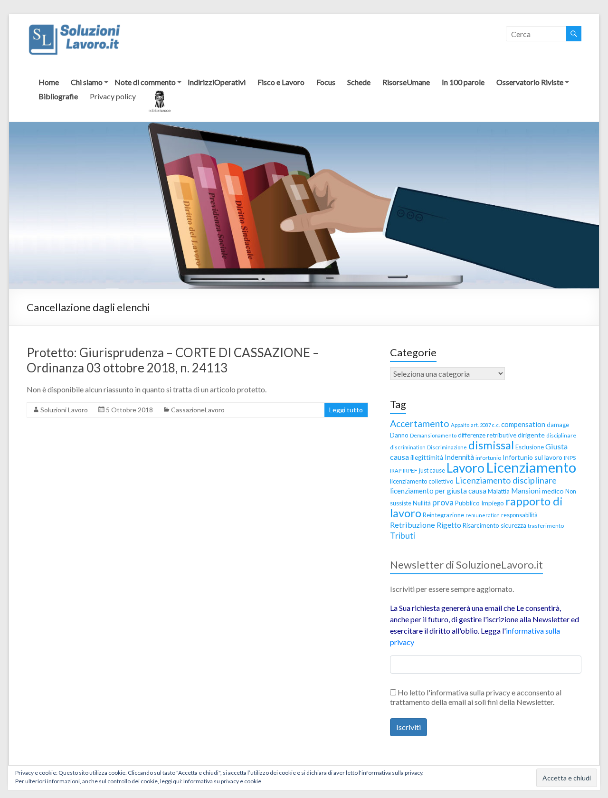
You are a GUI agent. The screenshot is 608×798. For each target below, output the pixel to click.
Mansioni (526, 490)
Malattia (499, 491)
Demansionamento (433, 435)
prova (443, 502)
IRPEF (410, 470)
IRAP (395, 470)
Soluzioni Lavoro (64, 410)
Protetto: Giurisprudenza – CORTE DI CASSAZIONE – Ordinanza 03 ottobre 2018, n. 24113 (173, 360)
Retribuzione (412, 524)
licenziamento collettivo (422, 481)
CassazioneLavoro (198, 410)
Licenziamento (531, 467)
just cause (432, 470)
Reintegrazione (443, 515)
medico (553, 491)
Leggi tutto (346, 410)
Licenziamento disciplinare (506, 480)
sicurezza (513, 525)
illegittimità (426, 457)
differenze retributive (487, 435)
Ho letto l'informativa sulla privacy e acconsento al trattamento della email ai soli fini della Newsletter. (475, 697)
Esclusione (529, 447)
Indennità (459, 457)
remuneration (483, 515)
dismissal (491, 445)
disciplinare (561, 435)
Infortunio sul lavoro (532, 457)
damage (558, 424)
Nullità (422, 503)
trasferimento (546, 525)
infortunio (488, 457)
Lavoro (465, 467)
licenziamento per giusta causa (438, 490)
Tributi (402, 535)
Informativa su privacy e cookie (222, 781)
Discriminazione (447, 447)
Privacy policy (113, 96)
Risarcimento (481, 525)
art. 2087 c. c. (485, 425)
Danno (399, 435)
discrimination (408, 447)
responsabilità (519, 515)
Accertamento (419, 423)
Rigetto (449, 525)
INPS (570, 457)
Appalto (460, 425)
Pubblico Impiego (479, 503)
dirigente (531, 435)
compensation (523, 424)
